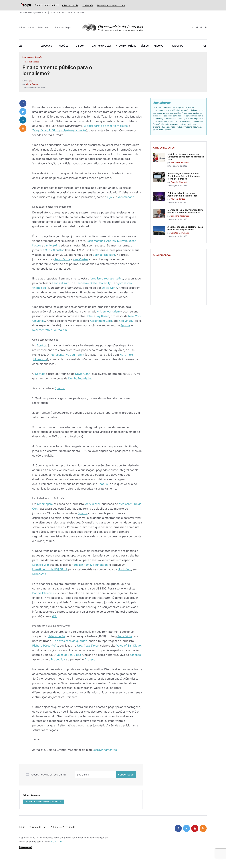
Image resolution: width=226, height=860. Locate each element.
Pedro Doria (62, 259)
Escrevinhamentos (105, 749)
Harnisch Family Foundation (89, 564)
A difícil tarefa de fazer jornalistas (105, 125)
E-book (80, 45)
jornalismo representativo (106, 278)
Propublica (58, 659)
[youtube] (201, 27)
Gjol (109, 197)
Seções (63, 45)
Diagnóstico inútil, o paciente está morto (59, 130)
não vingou (126, 320)
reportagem (45, 504)
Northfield (126, 354)
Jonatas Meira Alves (180, 233)
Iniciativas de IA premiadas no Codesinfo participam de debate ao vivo (185, 157)
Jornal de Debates (30, 62)
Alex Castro (80, 259)
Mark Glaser (92, 504)
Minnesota (40, 359)
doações (135, 654)
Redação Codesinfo (179, 162)
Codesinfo (88, 5)
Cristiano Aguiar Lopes (181, 216)
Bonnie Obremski (43, 593)
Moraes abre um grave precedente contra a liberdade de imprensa (185, 211)
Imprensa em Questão (32, 57)
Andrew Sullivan (116, 240)
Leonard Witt (60, 283)
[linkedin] (22, 120)
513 (30, 81)
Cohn (89, 316)
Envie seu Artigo (63, 27)
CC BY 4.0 (56, 841)
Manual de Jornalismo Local (111, 5)
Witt (54, 616)
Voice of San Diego (128, 645)
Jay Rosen (102, 316)
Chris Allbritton (54, 250)
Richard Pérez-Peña (45, 645)
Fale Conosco (44, 27)
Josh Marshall (96, 240)
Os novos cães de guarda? (69, 641)
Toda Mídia (124, 636)
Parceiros (177, 45)
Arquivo (158, 45)
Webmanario (126, 197)
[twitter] (197, 27)
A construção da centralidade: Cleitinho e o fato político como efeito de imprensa (183, 176)
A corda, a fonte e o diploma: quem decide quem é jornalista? (185, 228)
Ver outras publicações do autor (43, 802)
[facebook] (193, 27)
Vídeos (145, 45)
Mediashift (126, 504)
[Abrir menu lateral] (20, 45)
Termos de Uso (38, 827)
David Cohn (109, 287)
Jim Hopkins (52, 245)
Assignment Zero (101, 320)
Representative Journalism (49, 330)
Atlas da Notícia (70, 5)
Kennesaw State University (93, 283)
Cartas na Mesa (101, 45)
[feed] (206, 27)
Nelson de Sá (56, 636)
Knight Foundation (80, 378)
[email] (22, 128)
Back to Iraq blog (104, 254)
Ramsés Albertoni (179, 182)
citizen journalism (108, 311)
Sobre (31, 27)
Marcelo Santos (178, 199)
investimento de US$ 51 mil (49, 569)
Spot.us (125, 325)
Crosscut (90, 659)
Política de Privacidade (62, 827)
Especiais (46, 45)
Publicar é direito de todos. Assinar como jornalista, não (182, 194)
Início (22, 27)
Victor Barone (32, 84)
